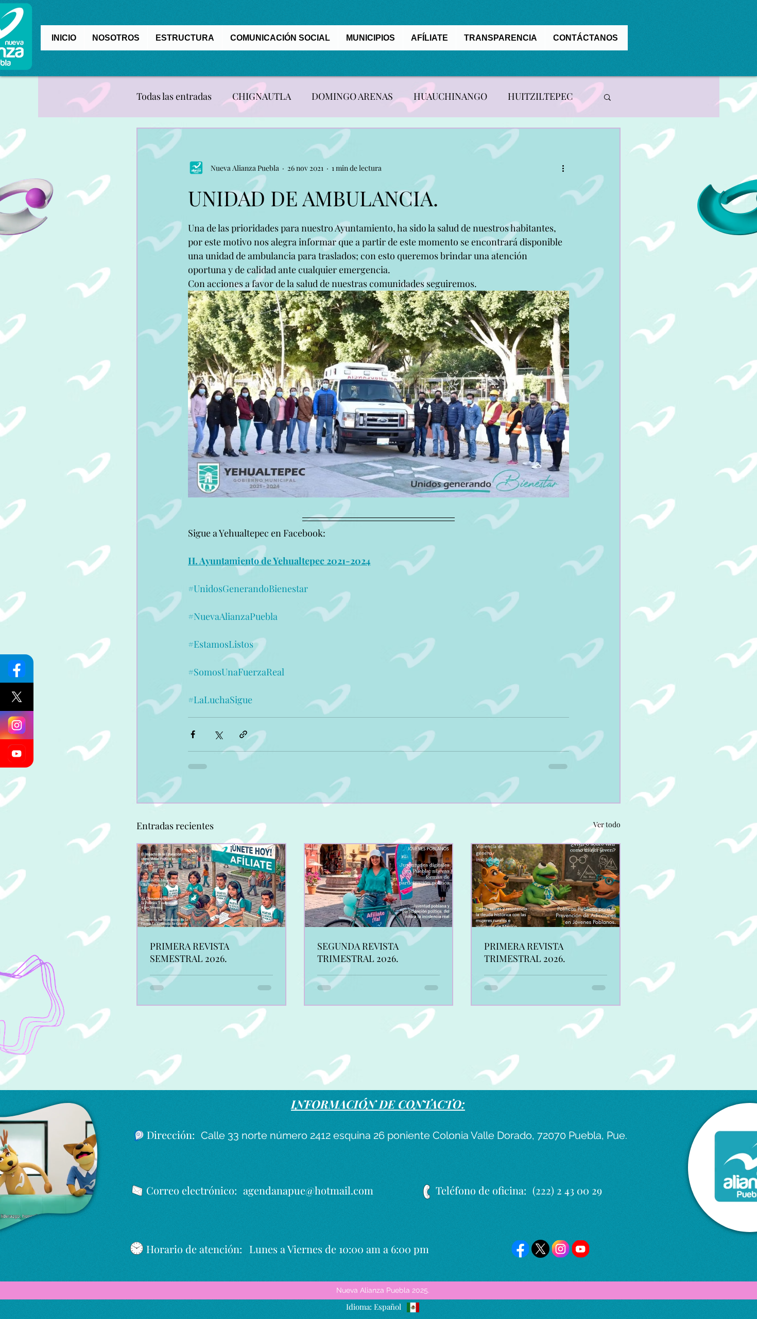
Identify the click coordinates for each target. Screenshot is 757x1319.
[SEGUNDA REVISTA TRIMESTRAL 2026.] (379, 885)
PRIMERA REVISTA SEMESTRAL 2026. (189, 952)
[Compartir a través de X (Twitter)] (218, 734)
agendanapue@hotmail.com (308, 1190)
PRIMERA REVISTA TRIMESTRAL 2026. (524, 952)
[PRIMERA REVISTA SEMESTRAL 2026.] (211, 885)
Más (516, 96)
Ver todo (607, 824)
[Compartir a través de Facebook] (193, 734)
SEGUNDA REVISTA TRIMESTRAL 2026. (358, 952)
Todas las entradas (174, 96)
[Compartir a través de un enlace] (243, 734)
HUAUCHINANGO (450, 96)
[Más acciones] (563, 168)
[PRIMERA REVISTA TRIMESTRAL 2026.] (546, 885)
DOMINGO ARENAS (352, 96)
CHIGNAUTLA (261, 96)
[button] (607, 97)
